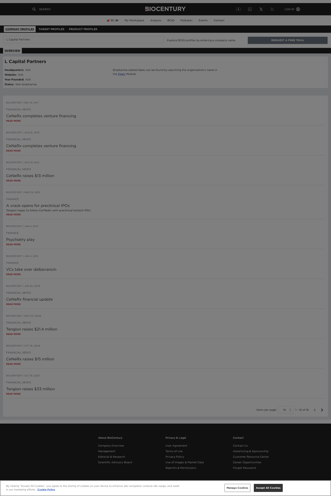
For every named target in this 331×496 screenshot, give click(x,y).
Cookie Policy (46, 489)
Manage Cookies (237, 487)
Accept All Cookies (268, 487)
